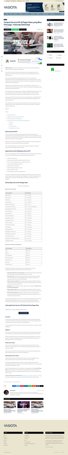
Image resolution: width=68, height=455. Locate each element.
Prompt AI (38, 14)
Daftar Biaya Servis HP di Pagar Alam (14, 118)
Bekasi (27, 377)
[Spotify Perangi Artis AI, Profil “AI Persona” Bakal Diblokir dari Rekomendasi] (50, 45)
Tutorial (33, 14)
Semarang (20, 377)
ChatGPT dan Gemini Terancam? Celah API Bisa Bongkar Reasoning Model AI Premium (59, 38)
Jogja (12, 377)
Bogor (34, 377)
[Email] (2, 71)
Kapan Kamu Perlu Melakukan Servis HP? (15, 116)
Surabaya (31, 375)
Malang (40, 375)
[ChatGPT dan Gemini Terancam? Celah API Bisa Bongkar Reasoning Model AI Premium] (50, 38)
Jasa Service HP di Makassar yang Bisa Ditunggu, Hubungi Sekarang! (10, 410)
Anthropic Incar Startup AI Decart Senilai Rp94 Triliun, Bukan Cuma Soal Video (59, 30)
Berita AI (16, 14)
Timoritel (11, 122)
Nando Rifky (12, 390)
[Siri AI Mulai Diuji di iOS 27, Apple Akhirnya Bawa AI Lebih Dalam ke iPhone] (50, 24)
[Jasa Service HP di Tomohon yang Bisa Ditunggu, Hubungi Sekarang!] (37, 404)
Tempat (5, 19)
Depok (23, 377)
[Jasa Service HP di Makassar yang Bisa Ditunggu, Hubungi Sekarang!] (10, 404)
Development (45, 14)
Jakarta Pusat (25, 375)
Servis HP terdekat (16, 381)
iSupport (11, 124)
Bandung (15, 377)
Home (7, 14)
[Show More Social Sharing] (28, 30)
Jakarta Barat (8, 377)
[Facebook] (2, 60)
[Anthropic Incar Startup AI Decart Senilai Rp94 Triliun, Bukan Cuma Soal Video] (50, 31)
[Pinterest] (2, 68)
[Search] (62, 14)
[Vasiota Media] (10, 7)
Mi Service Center (13, 126)
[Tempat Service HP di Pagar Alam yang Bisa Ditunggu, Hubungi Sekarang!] (23, 53)
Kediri (37, 377)
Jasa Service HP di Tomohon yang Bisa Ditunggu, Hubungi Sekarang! (37, 410)
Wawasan (52, 14)
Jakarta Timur (35, 375)
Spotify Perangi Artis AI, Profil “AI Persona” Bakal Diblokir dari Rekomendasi (59, 45)
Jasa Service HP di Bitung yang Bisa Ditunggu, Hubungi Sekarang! (23, 410)
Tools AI (26, 14)
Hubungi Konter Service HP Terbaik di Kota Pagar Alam (18, 120)
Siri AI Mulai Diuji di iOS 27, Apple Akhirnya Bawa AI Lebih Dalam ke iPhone (59, 24)
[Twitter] (2, 62)
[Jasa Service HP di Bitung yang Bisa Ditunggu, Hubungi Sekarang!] (23, 404)
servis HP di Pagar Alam (8, 381)
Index (11, 14)
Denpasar (31, 377)
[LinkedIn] (2, 65)
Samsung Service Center (14, 128)
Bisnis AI (21, 14)
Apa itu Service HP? (11, 114)
